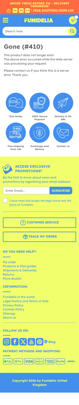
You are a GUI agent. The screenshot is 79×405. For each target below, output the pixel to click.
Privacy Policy (13, 305)
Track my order (42, 236)
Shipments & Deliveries (20, 270)
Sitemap (9, 313)
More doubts (12, 278)
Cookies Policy (13, 309)
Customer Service (42, 222)
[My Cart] (73, 20)
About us (9, 317)
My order (9, 262)
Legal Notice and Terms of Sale (26, 301)
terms (13, 204)
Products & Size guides (19, 266)
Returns (8, 274)
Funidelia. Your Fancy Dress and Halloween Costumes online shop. (38, 20)
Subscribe (61, 190)
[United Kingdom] (6, 342)
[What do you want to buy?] (5, 20)
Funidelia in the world (19, 297)
